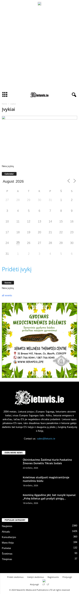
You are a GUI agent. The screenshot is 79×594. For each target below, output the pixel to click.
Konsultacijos (9, 537)
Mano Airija (8, 542)
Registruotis (53, 577)
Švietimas (7, 553)
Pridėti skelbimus (15, 577)
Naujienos (7, 526)
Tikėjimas (7, 559)
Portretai (6, 548)
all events (7, 295)
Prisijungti (67, 577)
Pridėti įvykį (17, 269)
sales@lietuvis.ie (46, 438)
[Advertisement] (39, 48)
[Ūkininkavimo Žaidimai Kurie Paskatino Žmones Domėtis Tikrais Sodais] (11, 465)
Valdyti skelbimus (35, 577)
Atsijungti (34, 584)
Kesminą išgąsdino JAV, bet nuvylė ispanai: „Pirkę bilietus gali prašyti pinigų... (49, 496)
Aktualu (6, 531)
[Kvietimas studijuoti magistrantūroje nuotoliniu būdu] (11, 482)
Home (4, 103)
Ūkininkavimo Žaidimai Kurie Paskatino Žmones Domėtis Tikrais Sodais (47, 461)
